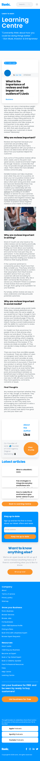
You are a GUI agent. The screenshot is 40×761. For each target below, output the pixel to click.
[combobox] (23, 4)
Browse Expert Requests (11, 636)
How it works (6, 646)
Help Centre (6, 672)
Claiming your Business (11, 650)
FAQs (4, 668)
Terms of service (8, 594)
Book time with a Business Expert (14, 633)
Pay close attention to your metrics (19, 199)
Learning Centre (8, 675)
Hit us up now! (20, 572)
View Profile (31, 448)
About (4, 590)
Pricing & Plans (7, 629)
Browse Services (8, 615)
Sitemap (5, 601)
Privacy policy (7, 597)
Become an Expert (9, 653)
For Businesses (7, 622)
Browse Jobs (6, 618)
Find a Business (7, 611)
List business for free (20, 699)
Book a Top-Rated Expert (11, 657)
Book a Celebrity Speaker (11, 661)
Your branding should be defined (17, 191)
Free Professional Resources (13, 664)
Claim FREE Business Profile (12, 625)
